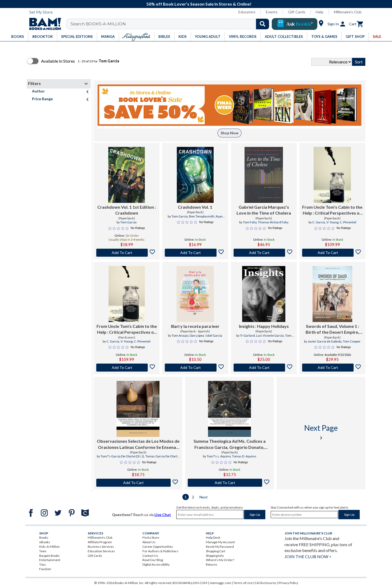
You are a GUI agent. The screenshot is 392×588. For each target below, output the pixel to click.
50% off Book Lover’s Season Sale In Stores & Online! (198, 3)
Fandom (45, 569)
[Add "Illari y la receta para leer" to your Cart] (195, 368)
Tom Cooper (352, 341)
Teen (42, 551)
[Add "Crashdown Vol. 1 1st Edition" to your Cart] (126, 253)
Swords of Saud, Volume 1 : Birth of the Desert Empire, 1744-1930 (332, 329)
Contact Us (150, 556)
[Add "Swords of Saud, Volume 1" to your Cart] (332, 368)
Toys (42, 564)
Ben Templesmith (201, 216)
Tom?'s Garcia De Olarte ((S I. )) (122, 456)
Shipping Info (215, 556)
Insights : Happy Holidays (264, 326)
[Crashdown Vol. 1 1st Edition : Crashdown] (126, 175)
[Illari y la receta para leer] (195, 294)
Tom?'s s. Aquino (219, 456)
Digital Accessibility (156, 564)
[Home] (43, 24)
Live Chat (162, 514)
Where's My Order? (220, 560)
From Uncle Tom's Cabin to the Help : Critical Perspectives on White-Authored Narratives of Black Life (332, 210)
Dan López (197, 335)
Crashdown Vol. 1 (195, 207)
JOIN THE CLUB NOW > (308, 556)
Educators (246, 12)
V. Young (332, 222)
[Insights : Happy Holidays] (264, 294)
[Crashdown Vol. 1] (195, 175)
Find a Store (150, 537)
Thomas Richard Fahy (273, 222)
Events (272, 12)
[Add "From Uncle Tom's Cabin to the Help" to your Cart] (332, 253)
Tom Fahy (250, 222)
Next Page (321, 432)
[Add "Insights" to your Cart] (264, 368)
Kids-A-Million (49, 547)
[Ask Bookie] (294, 24)
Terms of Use (243, 583)
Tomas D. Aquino (244, 456)
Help (319, 12)
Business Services (101, 547)
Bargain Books (49, 556)
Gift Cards (296, 12)
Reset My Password (220, 547)
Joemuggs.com (220, 583)
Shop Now (229, 133)
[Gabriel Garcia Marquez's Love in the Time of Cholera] (263, 175)
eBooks (44, 542)
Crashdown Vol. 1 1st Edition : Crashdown (126, 209)
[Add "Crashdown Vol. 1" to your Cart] (195, 253)
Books (43, 537)
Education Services (101, 551)
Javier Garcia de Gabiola (325, 341)
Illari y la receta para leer (195, 326)
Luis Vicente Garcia (270, 335)
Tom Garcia (128, 222)
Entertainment (49, 560)
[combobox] (171, 24)
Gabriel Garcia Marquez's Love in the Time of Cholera (264, 209)
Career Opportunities (157, 547)
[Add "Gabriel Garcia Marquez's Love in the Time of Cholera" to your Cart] (264, 253)
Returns (211, 564)
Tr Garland (247, 335)
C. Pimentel (348, 222)
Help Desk (213, 537)
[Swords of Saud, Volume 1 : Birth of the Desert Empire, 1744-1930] (332, 294)
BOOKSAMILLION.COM (190, 583)
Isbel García (214, 335)
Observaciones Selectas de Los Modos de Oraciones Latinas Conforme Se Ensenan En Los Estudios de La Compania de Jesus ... (138, 444)
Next (203, 497)
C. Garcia (318, 222)
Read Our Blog (152, 560)
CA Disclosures (266, 583)
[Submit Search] (262, 24)
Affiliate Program (100, 542)
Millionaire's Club (348, 12)
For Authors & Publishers (160, 551)
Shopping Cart (215, 551)
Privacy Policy (288, 583)
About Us (148, 542)
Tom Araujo (180, 335)
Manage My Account (220, 542)
